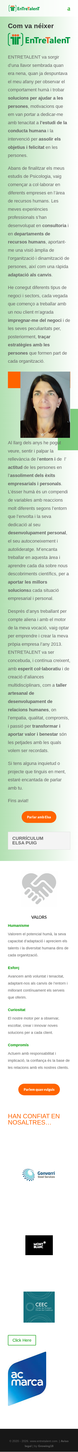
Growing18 (45, 1446)
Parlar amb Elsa (39, 817)
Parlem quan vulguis (39, 1089)
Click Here (21, 1340)
